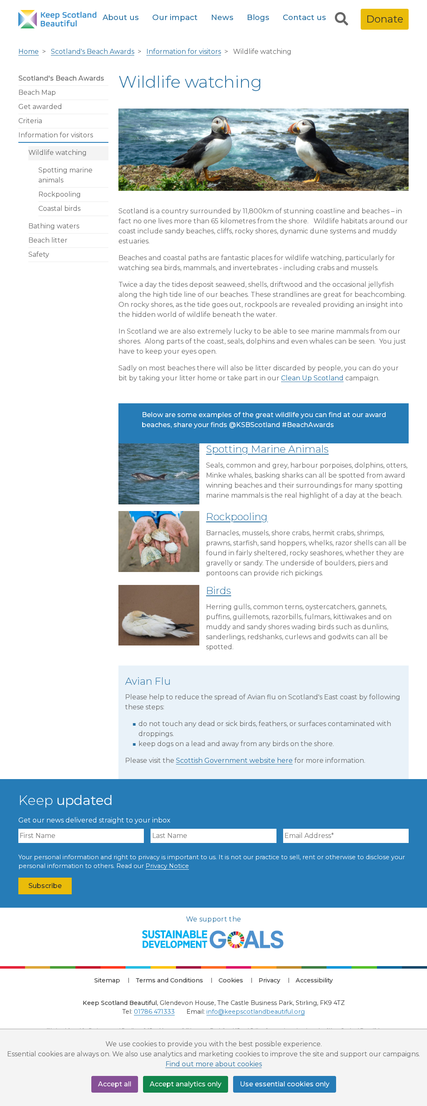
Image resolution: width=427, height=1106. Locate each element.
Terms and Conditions (169, 980)
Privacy (269, 980)
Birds (218, 591)
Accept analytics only (185, 1084)
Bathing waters (53, 226)
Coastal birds (59, 209)
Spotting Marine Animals (267, 449)
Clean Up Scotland (312, 378)
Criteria (30, 121)
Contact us (304, 17)
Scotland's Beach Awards (92, 52)
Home (28, 52)
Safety (38, 254)
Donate (384, 19)
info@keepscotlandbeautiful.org (255, 1011)
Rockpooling (59, 194)
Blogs (258, 17)
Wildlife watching (57, 153)
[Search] (341, 19)
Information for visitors (183, 52)
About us (121, 17)
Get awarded (40, 107)
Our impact (175, 17)
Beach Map (37, 92)
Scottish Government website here (234, 760)
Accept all (114, 1084)
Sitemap (107, 980)
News (222, 17)
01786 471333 (154, 1011)
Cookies (231, 980)
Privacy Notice (167, 866)
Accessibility (314, 980)
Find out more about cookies (214, 1064)
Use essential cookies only (284, 1084)
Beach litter (48, 240)
